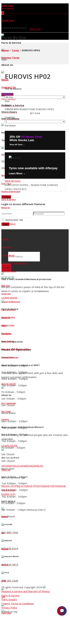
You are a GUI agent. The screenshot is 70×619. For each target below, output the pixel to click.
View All (5, 469)
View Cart (35, 29)
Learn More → (17, 173)
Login (5, 224)
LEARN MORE (9, 297)
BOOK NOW (8, 383)
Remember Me (14, 220)
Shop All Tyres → (17, 144)
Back (4, 59)
